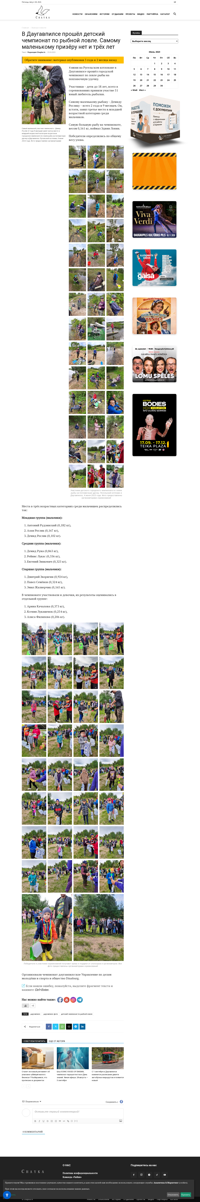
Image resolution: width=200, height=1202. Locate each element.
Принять (185, 1194)
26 (134, 85)
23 (161, 80)
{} (72, 1121)
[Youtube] (165, 1175)
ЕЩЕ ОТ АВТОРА (57, 1041)
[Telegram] (76, 1027)
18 (175, 74)
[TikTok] (157, 1175)
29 (154, 85)
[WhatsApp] (62, 1027)
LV (175, 2)
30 (161, 85)
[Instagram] (141, 1175)
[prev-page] (23, 1086)
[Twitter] (55, 1027)
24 (168, 80)
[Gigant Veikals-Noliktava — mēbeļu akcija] (154, 171)
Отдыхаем (117, 14)
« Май (134, 90)
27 (141, 85)
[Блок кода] (64, 1121)
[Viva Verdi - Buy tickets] (154, 219)
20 (141, 80)
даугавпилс (35, 1014)
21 (148, 80)
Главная (25, 27)
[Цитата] (60, 1121)
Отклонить (173, 1194)
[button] (174, 14)
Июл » (142, 90)
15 (154, 74)
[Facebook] (49, 1027)
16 (161, 74)
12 (134, 74)
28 (148, 85)
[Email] (69, 1027)
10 (168, 69)
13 (141, 74)
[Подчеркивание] (43, 1121)
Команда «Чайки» (72, 1177)
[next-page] (28, 1086)
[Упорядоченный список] (52, 1121)
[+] (76, 1121)
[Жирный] (35, 1121)
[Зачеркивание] (48, 1121)
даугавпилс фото (50, 1014)
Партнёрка (152, 14)
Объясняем (91, 14)
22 (154, 80)
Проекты (130, 14)
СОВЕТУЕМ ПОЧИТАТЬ (34, 1041)
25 (175, 80)
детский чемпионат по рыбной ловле (76, 1014)
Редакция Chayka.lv (36, 52)
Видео (140, 14)
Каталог (165, 14)
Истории (104, 14)
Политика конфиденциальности (80, 1173)
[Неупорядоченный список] (56, 1121)
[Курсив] (39, 1121)
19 (134, 80)
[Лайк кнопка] (25, 1005)
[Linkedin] (82, 1027)
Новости (77, 14)
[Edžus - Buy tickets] (154, 267)
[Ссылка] (68, 1121)
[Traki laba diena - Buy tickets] (159, 364)
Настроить (10, 1194)
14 (148, 74)
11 (175, 69)
